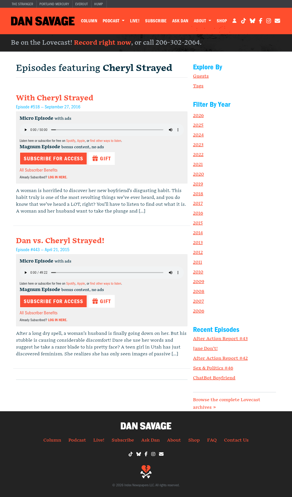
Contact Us (236, 440)
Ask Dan (180, 20)
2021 (198, 164)
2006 (198, 311)
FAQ (212, 440)
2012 (198, 252)
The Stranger (22, 4)
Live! (135, 20)
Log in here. (57, 177)
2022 (198, 154)
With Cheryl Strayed (54, 98)
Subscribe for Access (53, 158)
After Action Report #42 (220, 358)
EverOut (81, 4)
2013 (198, 242)
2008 (198, 291)
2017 (198, 203)
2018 (198, 194)
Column (89, 20)
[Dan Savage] (43, 21)
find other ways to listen (105, 141)
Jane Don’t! (205, 348)
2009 (198, 281)
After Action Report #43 (220, 338)
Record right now (102, 43)
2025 (198, 125)
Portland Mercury (54, 4)
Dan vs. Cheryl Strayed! (60, 241)
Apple (81, 141)
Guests (201, 76)
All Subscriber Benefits (38, 170)
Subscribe (156, 20)
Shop (222, 20)
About (200, 20)
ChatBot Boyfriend (214, 378)
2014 (198, 233)
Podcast (112, 20)
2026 (198, 115)
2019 (198, 184)
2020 (198, 174)
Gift (104, 158)
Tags (198, 86)
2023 (198, 145)
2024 (198, 135)
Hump (98, 4)
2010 (198, 272)
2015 (198, 223)
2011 (197, 262)
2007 (198, 301)
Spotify (70, 141)
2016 (198, 213)
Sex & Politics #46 (213, 368)
